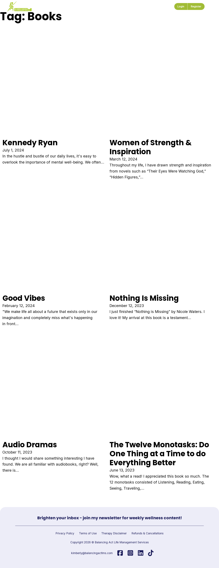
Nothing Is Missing (144, 298)
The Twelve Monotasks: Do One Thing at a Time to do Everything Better (159, 453)
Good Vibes (23, 298)
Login (180, 6)
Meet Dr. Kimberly (51, 6)
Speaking (132, 6)
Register (196, 6)
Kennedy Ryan (30, 142)
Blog (145, 6)
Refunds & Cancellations (147, 533)
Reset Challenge (77, 6)
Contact (158, 6)
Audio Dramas (29, 444)
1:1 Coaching (114, 6)
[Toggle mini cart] (210, 6)
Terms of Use (88, 533)
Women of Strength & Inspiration (151, 147)
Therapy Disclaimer (114, 533)
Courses (97, 6)
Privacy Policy (64, 533)
